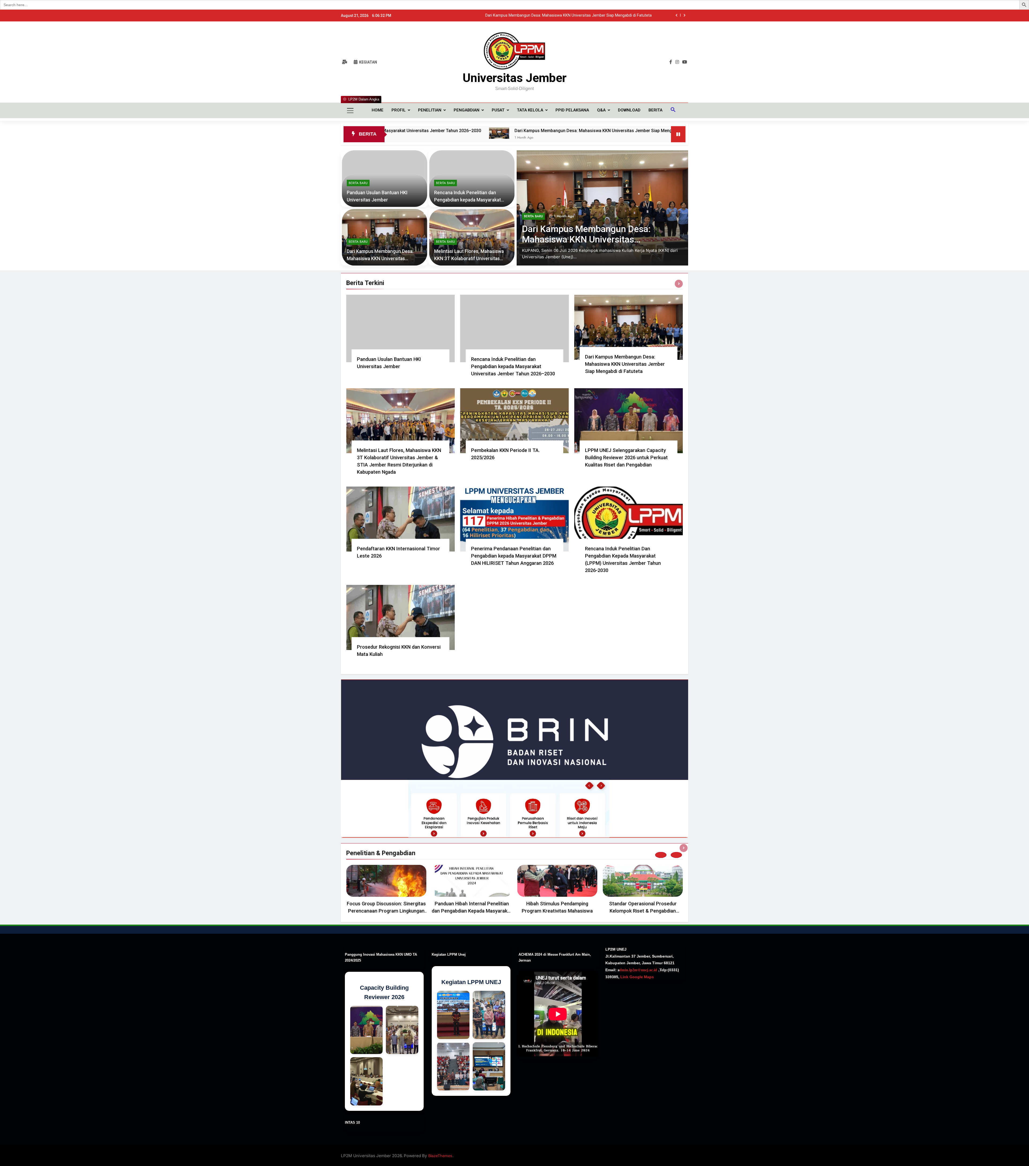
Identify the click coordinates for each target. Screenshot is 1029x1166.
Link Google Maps (636, 977)
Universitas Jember (514, 78)
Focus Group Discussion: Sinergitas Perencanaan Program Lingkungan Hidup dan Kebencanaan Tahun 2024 (386, 911)
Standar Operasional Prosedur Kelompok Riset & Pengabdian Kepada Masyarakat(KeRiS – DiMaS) (643, 911)
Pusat (498, 110)
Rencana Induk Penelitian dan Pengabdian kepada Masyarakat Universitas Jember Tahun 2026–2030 (513, 366)
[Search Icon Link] (673, 110)
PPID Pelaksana (572, 110)
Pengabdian (466, 110)
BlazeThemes (440, 1155)
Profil (399, 110)
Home (377, 110)
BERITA (655, 110)
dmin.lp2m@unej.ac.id (638, 970)
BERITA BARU (533, 216)
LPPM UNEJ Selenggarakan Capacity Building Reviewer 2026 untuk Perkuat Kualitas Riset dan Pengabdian (626, 457)
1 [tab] (660, 855)
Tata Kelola (530, 110)
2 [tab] (676, 855)
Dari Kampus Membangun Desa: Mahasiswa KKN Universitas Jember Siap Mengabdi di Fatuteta (484, 130)
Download (629, 110)
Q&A (601, 110)
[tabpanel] (386, 891)
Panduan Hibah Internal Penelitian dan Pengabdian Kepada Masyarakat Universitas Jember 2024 (472, 911)
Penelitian (429, 110)
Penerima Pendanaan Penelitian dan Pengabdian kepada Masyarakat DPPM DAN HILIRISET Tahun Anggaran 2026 (513, 556)
